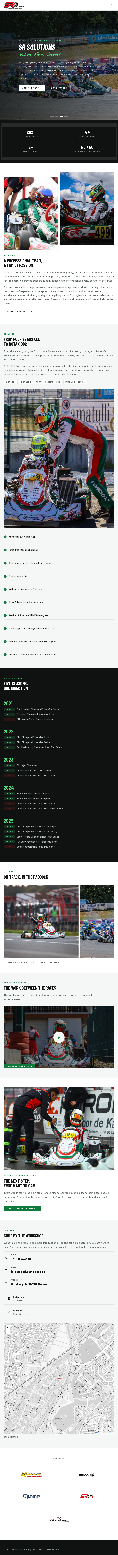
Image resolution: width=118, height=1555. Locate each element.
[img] (59, 1378)
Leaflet (99, 1433)
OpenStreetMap (108, 1433)
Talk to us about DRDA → (22, 1208)
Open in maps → (12, 1437)
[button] (59, 1378)
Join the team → (32, 88)
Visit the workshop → (20, 312)
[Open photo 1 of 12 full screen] (41, 921)
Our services (59, 88)
